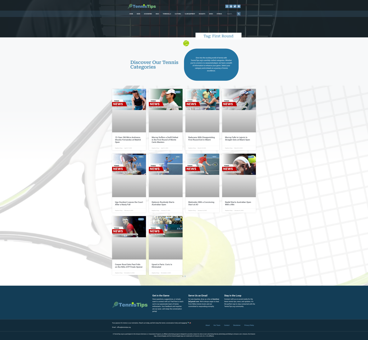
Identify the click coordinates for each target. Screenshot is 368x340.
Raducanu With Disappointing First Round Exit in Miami (201, 138)
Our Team (217, 325)
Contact (226, 325)
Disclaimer (237, 325)
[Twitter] (235, 6)
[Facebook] (239, 6)
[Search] (239, 14)
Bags (157, 14)
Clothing (178, 14)
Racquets (202, 14)
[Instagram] (227, 6)
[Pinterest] (231, 6)
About (208, 325)
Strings (219, 14)
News (138, 14)
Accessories (148, 14)
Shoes (211, 14)
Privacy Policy (249, 325)
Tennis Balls (167, 14)
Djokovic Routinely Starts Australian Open (163, 203)
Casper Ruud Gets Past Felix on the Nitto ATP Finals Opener (129, 265)
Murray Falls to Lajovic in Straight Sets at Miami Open (237, 138)
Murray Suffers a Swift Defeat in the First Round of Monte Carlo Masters (165, 139)
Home (131, 14)
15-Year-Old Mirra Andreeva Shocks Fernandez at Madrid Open (128, 139)
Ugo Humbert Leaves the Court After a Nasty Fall (129, 203)
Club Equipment (190, 14)
